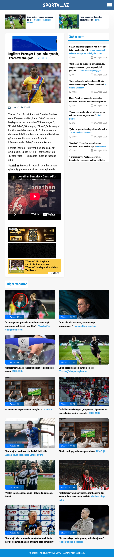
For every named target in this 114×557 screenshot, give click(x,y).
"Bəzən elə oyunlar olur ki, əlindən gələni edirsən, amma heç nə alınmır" (88, 117)
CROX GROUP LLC (58, 553)
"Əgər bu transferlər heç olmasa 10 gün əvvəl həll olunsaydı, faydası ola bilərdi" (88, 86)
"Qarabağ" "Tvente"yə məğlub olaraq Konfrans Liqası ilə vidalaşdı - (88, 147)
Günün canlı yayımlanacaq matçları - (28, 409)
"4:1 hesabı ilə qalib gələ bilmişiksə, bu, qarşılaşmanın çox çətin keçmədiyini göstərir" (88, 69)
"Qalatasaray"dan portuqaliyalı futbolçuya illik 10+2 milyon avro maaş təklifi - (82, 496)
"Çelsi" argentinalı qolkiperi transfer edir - (88, 133)
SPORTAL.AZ (56, 5)
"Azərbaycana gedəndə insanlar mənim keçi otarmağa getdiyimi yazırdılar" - (27, 326)
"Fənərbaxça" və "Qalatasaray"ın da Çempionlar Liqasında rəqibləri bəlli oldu (88, 161)
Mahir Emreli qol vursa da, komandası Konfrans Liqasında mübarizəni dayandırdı (88, 102)
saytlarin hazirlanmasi (20, 224)
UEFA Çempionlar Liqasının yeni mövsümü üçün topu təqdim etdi (88, 52)
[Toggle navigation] (109, 5)
